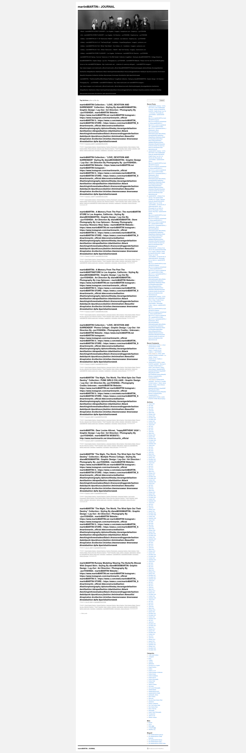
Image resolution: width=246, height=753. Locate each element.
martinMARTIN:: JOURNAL (96, 6)
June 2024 (151, 449)
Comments (152, 727)
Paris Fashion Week (130, 259)
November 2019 (152, 535)
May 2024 (151, 450)
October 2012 (152, 634)
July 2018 (151, 563)
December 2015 (152, 613)
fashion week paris (89, 150)
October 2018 (152, 558)
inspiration (97, 150)
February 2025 (152, 435)
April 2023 (151, 469)
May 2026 (151, 409)
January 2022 (152, 494)
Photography (151, 710)
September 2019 (152, 539)
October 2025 (152, 421)
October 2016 (152, 596)
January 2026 (152, 416)
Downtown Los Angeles (154, 665)
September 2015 (152, 618)
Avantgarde (151, 656)
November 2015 (152, 615)
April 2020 (151, 527)
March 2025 (151, 433)
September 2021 (152, 501)
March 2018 (151, 570)
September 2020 (152, 518)
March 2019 (151, 549)
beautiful (121, 148)
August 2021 (152, 502)
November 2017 (152, 577)
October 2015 (152, 617)
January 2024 (152, 457)
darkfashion (151, 663)
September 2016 (152, 598)
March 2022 (151, 490)
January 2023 (152, 475)
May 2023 (151, 468)
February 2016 (152, 610)
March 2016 (151, 608)
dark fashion (128, 261)
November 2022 (152, 478)
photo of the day (118, 150)
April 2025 (151, 431)
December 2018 (152, 554)
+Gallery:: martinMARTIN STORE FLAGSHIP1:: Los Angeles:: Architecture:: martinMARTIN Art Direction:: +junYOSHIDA (114, 53)
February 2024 (152, 456)
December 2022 (152, 476)
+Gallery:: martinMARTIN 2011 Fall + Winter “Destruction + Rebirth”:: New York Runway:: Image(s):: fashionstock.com (113, 50)
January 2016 (152, 611)
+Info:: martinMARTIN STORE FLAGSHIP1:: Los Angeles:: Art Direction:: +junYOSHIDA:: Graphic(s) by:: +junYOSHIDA (113, 35)
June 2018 (151, 565)
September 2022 (152, 481)
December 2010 (152, 648)
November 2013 (152, 625)
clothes (130, 148)
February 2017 (152, 591)
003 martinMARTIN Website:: (155, 740)
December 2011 (152, 643)
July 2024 (151, 447)
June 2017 (151, 584)
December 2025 (152, 417)
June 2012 (151, 636)
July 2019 (151, 542)
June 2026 (151, 407)
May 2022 (151, 487)
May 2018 (151, 566)
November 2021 (152, 497)
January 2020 (152, 532)
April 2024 (151, 452)
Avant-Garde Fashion (90, 147)
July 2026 (151, 405)
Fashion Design (152, 674)
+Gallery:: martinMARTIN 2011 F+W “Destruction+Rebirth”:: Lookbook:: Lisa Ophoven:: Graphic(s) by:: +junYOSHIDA (112, 39)
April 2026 (151, 410)
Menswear (151, 698)
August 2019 (152, 540)
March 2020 (151, 528)
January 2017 (152, 592)
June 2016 (151, 603)
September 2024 (152, 443)
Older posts (83, 613)
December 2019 (152, 533)
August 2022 (152, 483)
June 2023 (151, 466)
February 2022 (152, 492)
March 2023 (151, 471)
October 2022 (152, 480)
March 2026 (151, 412)
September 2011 (152, 644)
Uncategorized (152, 714)
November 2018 (152, 556)
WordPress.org (152, 729)
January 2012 (152, 641)
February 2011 (152, 646)
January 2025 (152, 436)
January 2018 (152, 573)
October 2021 (152, 499)
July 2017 (151, 582)
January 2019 (152, 553)
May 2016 (151, 604)
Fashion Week (152, 681)
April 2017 (151, 587)
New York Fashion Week (154, 705)
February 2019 (152, 551)
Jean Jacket (151, 686)
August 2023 (152, 462)
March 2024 (151, 454)
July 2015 (151, 620)
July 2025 (151, 426)
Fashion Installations (153, 675)
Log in (150, 724)
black (125, 148)
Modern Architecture (153, 703)
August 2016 (152, 599)
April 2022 (151, 488)
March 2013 (151, 627)
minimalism (110, 150)
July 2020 (151, 521)
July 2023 (151, 464)
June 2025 (151, 428)
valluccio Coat (100, 148)
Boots (150, 658)
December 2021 (152, 495)
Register (150, 722)
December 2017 (152, 575)
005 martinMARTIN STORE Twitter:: (157, 743)
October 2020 (152, 516)
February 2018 (152, 572)
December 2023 (152, 459)
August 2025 (152, 424)
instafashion (104, 150)
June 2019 (151, 544)
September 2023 (152, 461)
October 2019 (152, 537)
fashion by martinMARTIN (91, 203)
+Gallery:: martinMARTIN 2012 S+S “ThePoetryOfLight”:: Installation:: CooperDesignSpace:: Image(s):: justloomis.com (113, 42)
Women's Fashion (109, 148)
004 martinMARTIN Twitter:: (155, 741)
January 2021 (152, 511)
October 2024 (152, 442)
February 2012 (152, 639)
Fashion (150, 669)
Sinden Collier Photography (155, 712)
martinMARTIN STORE (102, 144)
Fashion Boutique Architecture (155, 672)
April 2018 (151, 568)
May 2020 (151, 525)
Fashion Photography (111, 147)
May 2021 (151, 506)
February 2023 (152, 473)
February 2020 (152, 530)
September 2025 (152, 423)
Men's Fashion (132, 147)
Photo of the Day (92, 148)
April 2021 (151, 507)
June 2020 (151, 523)
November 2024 (152, 440)
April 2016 (151, 606)
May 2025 (151, 430)
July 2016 (151, 601)
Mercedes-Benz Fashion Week (155, 700)
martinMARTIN (117, 554)
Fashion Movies (152, 677)
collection (134, 148)
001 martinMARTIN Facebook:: (156, 734)
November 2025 (152, 419)
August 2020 (152, 520)
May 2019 (151, 546)
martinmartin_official (153, 695)
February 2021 (152, 509)
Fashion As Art (152, 670)
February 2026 (152, 414)
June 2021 (151, 504)
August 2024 (152, 445)
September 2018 (152, 559)
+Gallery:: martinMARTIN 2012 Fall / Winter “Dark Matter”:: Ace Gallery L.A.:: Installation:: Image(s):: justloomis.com (112, 46)
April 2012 (151, 637)
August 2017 (152, 580)
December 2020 (152, 513)
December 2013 (152, 624)
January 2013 (152, 630)
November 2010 (152, 650)
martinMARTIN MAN (126, 554)
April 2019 (151, 547)
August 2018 (152, 561)
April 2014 (151, 622)
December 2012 (152, 632)
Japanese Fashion (123, 147)
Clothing (151, 660)
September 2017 (152, 578)
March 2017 (151, 589)
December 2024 (152, 438)
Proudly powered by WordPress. (156, 748)
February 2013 (152, 629)
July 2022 (151, 485)
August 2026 (152, 404)
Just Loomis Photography (154, 688)
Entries (151, 726)
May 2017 (151, 585)
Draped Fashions (101, 147)
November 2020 (152, 514)
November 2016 (152, 594)
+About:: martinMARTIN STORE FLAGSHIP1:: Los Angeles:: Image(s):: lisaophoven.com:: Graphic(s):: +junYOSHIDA (113, 31)
